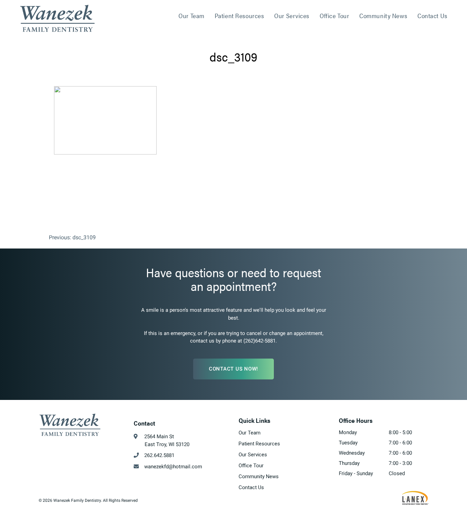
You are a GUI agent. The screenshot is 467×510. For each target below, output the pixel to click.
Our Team (191, 15)
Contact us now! (233, 369)
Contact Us (432, 15)
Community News (383, 15)
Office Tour (334, 15)
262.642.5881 (156, 455)
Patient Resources (239, 15)
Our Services (291, 15)
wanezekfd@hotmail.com (170, 467)
